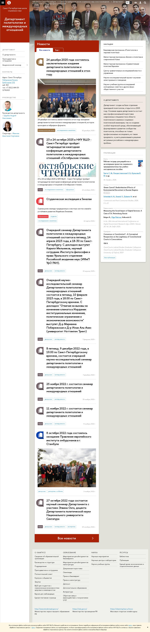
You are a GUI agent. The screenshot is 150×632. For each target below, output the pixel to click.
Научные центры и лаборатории (103, 560)
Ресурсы (124, 552)
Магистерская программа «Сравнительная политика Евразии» (121, 65)
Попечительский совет (43, 574)
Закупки (38, 582)
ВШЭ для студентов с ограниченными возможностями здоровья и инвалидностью (47, 588)
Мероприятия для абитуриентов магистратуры (75, 563)
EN (130, 2)
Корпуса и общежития (43, 578)
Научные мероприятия (100, 556)
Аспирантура (68, 592)
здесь (130, 625)
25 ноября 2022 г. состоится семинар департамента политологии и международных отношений (69, 387)
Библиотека (124, 556)
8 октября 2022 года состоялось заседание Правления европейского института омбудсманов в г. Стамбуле (68, 438)
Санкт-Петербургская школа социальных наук (15, 9)
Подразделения (41, 566)
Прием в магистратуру (71, 580)
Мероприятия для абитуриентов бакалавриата (75, 557)
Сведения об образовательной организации (47, 557)
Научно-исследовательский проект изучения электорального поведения (122, 78)
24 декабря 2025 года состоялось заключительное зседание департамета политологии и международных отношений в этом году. (68, 67)
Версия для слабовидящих (44, 594)
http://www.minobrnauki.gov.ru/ (46, 609)
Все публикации (109, 258)
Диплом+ (66, 584)
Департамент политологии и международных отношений (14, 24)
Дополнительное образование (75, 588)
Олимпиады (67, 572)
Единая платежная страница (45, 598)
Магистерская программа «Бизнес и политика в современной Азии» (123, 58)
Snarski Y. (119, 196)
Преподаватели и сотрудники (9, 60)
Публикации (109, 153)
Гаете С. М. (108, 173)
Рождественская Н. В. (122, 173)
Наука (94, 552)
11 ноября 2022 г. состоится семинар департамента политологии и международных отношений (69, 412)
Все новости (67, 538)
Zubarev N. (128, 196)
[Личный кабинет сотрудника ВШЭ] (140, 2)
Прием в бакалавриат (71, 576)
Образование (69, 552)
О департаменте (8, 55)
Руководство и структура (44, 562)
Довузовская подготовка (72, 568)
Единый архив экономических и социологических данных (132, 565)
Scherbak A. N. (109, 196)
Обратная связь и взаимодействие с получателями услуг (75, 598)
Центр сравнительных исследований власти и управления (122, 71)
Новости (43, 44)
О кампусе (40, 552)
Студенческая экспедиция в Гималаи (69, 199)
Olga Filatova (116, 217)
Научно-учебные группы (100, 564)
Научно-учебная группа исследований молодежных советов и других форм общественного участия (119, 87)
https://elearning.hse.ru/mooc (121, 609)
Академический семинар (11, 65)
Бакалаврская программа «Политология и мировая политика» (121, 51)
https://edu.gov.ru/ (80, 609)
